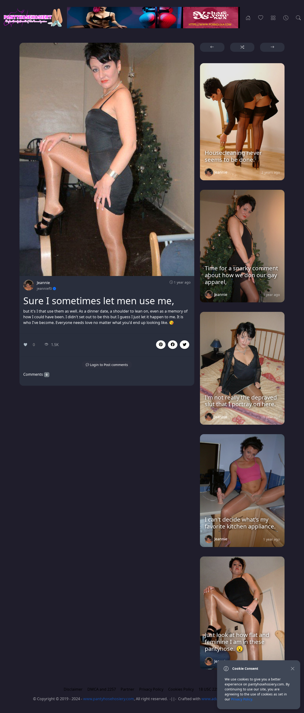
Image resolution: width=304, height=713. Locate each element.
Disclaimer (73, 689)
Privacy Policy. (242, 699)
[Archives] (285, 17)
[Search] (298, 17)
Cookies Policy (181, 689)
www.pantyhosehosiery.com (108, 698)
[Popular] (260, 17)
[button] (172, 344)
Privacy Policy (151, 689)
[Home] (248, 17)
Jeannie (43, 282)
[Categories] (273, 17)
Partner (127, 689)
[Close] (292, 668)
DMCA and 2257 (101, 689)
